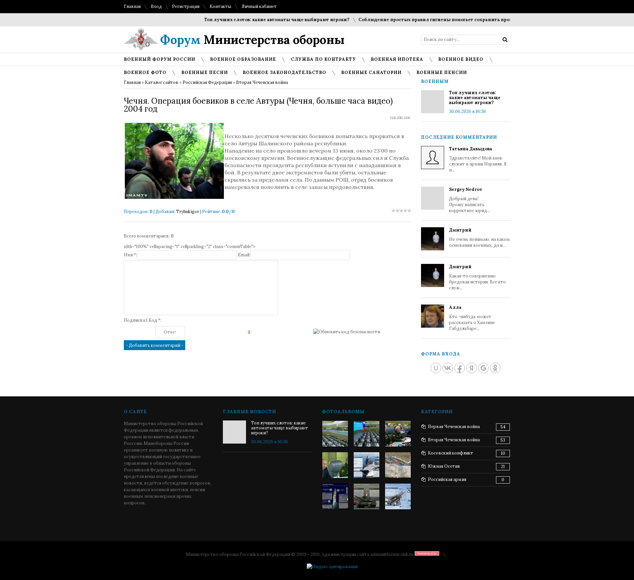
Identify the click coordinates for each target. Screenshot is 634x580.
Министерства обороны (252, 39)
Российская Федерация (207, 82)
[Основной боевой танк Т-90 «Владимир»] (366, 496)
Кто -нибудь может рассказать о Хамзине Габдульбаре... (472, 318)
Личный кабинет (259, 6)
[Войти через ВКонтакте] (447, 368)
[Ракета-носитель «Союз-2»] (335, 496)
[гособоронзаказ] (398, 433)
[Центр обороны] (366, 433)
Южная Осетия (444, 466)
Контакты (220, 6)
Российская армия (447, 479)
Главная (132, 6)
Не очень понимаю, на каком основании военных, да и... (479, 237)
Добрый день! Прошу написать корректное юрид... (469, 200)
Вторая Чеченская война (262, 82)
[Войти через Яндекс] (471, 368)
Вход (156, 6)
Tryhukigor (187, 211)
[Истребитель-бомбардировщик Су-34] (398, 496)
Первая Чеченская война (454, 426)
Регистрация (185, 6)
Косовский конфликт (450, 453)
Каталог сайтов (161, 82)
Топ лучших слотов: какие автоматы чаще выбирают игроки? (266, 19)
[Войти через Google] (483, 368)
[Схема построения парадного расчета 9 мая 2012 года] (398, 465)
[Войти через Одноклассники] (495, 368)
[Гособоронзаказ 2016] (335, 465)
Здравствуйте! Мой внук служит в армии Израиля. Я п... (478, 159)
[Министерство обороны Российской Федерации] (335, 433)
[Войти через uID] (436, 368)
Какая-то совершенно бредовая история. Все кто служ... (477, 277)
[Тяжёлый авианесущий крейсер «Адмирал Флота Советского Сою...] (366, 465)
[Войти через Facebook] (459, 368)
